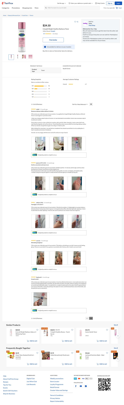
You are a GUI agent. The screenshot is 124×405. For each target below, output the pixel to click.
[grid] (62, 335)
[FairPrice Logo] (7, 3)
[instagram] (86, 387)
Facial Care (25, 15)
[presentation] (40, 144)
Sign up (110, 3)
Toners (31, 15)
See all (116, 325)
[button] (114, 8)
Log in (118, 3)
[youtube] (81, 387)
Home (4, 15)
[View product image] (11, 57)
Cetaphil (53, 31)
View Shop (92, 25)
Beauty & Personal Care (14, 15)
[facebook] (76, 387)
